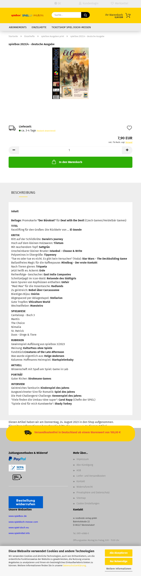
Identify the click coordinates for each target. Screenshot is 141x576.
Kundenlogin (89, 3)
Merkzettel (121, 3)
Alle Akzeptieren (119, 552)
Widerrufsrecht (85, 486)
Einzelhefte (39, 27)
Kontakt (81, 481)
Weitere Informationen (118, 568)
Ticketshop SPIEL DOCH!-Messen (71, 27)
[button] (14, 150)
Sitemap (81, 498)
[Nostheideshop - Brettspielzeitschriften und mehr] (27, 15)
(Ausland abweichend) (46, 131)
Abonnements (17, 27)
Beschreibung (23, 192)
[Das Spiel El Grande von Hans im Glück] (70, 73)
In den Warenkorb (70, 162)
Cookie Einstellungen (88, 503)
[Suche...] (85, 15)
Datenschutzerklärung (74, 565)
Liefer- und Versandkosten (91, 475)
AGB (79, 470)
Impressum (83, 459)
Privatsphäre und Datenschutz (93, 492)
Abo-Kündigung (85, 464)
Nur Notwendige (118, 561)
